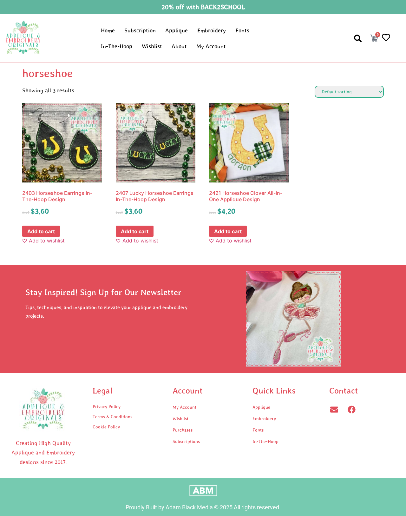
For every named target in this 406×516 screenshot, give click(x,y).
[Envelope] (334, 409)
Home (108, 30)
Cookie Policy (106, 426)
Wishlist (152, 46)
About (179, 46)
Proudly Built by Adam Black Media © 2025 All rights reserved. (203, 507)
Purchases (183, 430)
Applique (176, 30)
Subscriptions (186, 441)
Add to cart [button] (41, 231)
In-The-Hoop (116, 46)
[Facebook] (351, 409)
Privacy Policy (107, 406)
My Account (211, 46)
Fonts (242, 30)
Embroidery (211, 30)
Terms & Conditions (112, 416)
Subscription (140, 30)
